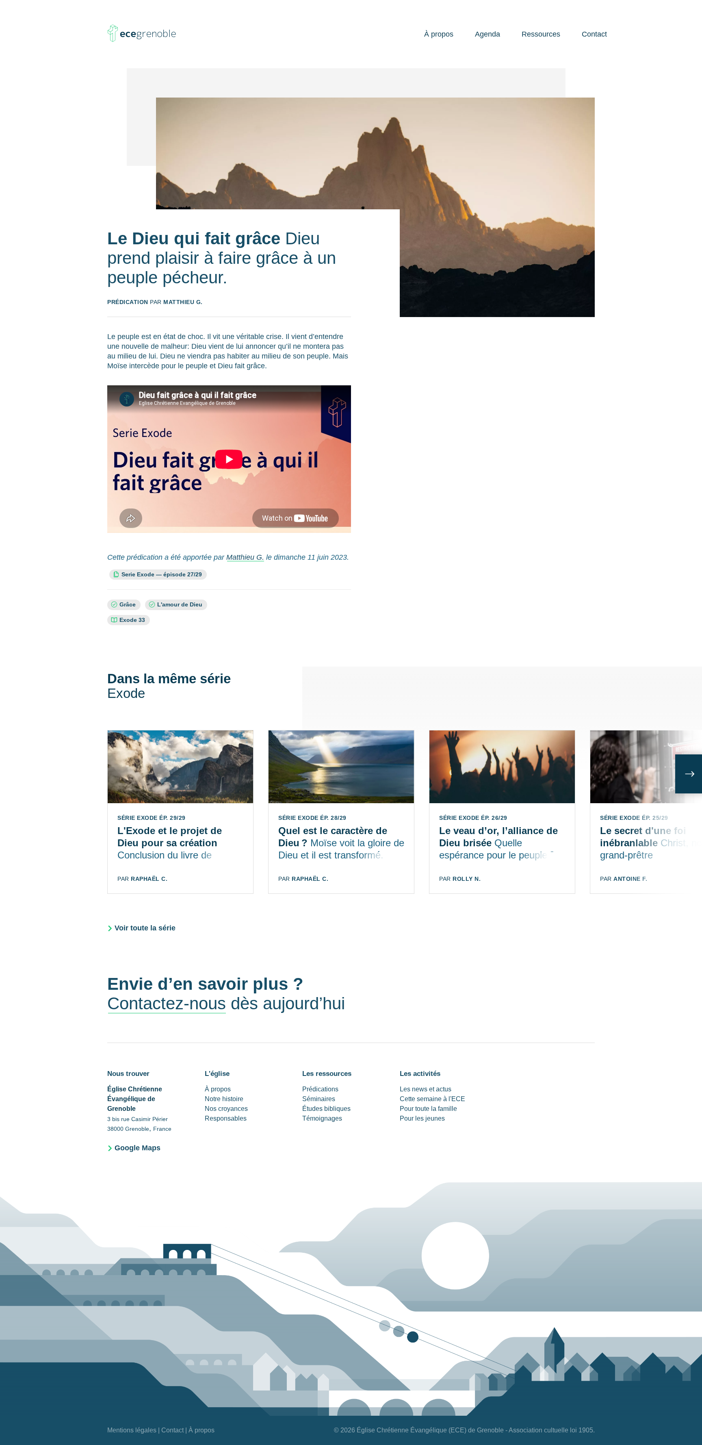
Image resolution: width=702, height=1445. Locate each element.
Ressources (541, 34)
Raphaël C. (149, 879)
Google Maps (137, 1148)
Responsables (226, 1118)
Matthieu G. (183, 302)
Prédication (127, 302)
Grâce (127, 605)
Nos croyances (226, 1108)
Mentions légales (131, 1430)
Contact (594, 34)
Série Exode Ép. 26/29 (473, 818)
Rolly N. (467, 879)
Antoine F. (630, 879)
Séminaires (318, 1098)
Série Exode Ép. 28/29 (312, 818)
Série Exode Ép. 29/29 (151, 818)
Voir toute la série (145, 928)
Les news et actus (425, 1089)
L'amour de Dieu (179, 605)
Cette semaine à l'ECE (432, 1098)
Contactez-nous (166, 1003)
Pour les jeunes (422, 1118)
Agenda (487, 34)
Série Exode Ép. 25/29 (634, 818)
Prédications (320, 1089)
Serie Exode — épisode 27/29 (164, 574)
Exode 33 (132, 620)
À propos (438, 34)
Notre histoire (224, 1098)
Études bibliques (326, 1108)
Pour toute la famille (428, 1108)
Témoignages (322, 1118)
